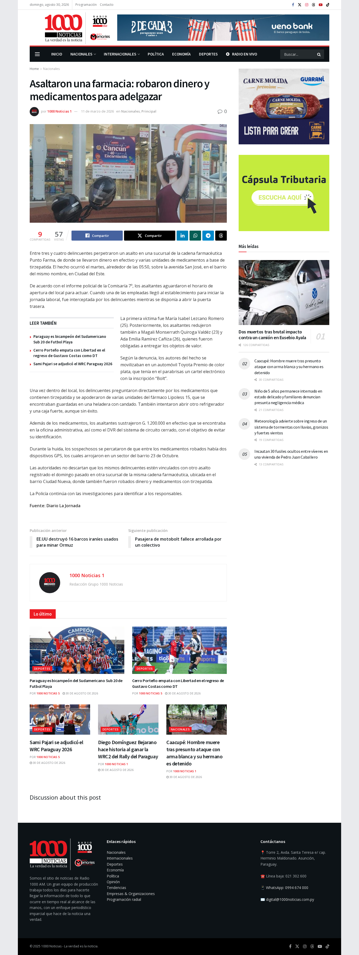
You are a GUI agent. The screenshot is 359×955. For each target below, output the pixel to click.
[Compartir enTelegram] (208, 236)
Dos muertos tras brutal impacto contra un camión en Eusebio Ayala (272, 335)
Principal (148, 111)
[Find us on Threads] (313, 5)
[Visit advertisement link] (223, 27)
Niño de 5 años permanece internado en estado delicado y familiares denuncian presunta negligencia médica (288, 396)
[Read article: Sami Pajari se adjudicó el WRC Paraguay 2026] (60, 719)
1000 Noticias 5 (48, 693)
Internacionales (120, 54)
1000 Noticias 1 (59, 111)
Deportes (208, 54)
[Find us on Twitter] (299, 5)
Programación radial (124, 899)
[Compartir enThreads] (221, 236)
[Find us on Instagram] (306, 5)
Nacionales (81, 54)
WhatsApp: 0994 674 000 (287, 887)
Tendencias (116, 887)
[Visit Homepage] (70, 27)
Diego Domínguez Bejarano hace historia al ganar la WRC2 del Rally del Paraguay (128, 749)
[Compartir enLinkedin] (182, 236)
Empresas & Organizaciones (131, 893)
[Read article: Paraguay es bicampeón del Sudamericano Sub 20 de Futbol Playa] (77, 650)
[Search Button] (319, 54)
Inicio (56, 54)
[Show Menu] (37, 54)
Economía (181, 54)
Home (34, 69)
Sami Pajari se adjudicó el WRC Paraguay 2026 (72, 363)
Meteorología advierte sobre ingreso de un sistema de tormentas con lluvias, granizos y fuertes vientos (291, 426)
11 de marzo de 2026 (97, 111)
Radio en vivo (244, 54)
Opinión (113, 881)
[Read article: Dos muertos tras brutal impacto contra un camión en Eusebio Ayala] (284, 292)
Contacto (107, 4)
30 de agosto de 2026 (81, 693)
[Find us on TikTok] (327, 5)
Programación (86, 4)
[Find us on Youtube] (320, 5)
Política (156, 54)
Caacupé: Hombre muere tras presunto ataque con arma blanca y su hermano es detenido (289, 366)
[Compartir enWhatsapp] (195, 236)
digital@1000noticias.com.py (290, 899)
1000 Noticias (51, 946)
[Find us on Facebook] (293, 5)
